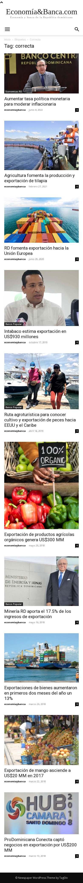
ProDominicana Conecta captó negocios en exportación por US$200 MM (40, 845)
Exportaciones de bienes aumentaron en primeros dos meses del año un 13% (40, 693)
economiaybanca (15, 109)
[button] (77, 29)
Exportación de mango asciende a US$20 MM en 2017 (37, 773)
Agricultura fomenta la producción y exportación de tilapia (39, 178)
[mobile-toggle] (7, 29)
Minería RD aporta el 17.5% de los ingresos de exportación (37, 614)
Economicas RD (14, 91)
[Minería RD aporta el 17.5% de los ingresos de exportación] (41, 581)
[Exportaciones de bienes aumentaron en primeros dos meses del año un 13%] (41, 658)
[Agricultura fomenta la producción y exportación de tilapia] (41, 145)
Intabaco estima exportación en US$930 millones (35, 334)
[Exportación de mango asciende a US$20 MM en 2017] (41, 740)
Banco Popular (14, 324)
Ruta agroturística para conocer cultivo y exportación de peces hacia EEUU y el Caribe (40, 420)
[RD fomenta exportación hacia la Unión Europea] (41, 220)
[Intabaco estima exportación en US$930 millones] (41, 298)
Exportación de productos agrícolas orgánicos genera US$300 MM (39, 537)
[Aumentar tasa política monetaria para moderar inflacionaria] (41, 73)
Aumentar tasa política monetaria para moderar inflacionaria (37, 101)
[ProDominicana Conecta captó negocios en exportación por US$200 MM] (41, 813)
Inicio (7, 39)
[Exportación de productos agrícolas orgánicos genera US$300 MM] (41, 485)
